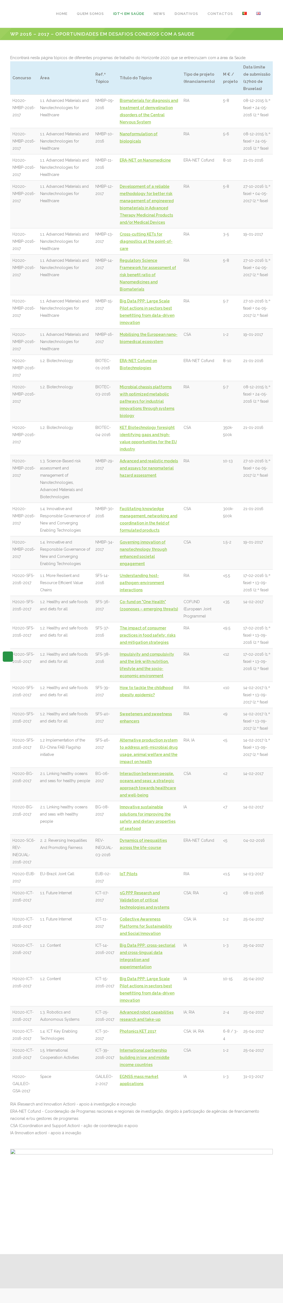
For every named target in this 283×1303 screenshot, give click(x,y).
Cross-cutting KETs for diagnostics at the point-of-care (146, 241)
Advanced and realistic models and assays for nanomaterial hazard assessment (149, 468)
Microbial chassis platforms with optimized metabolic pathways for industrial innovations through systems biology (147, 401)
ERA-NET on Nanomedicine (145, 160)
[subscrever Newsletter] (8, 656)
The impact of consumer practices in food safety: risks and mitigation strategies (147, 635)
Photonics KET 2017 (138, 1031)
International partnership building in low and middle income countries (144, 1057)
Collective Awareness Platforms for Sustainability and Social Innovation (146, 926)
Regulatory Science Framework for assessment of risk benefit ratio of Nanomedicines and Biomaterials (148, 274)
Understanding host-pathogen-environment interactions (142, 582)
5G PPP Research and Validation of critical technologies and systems (144, 900)
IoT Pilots (128, 874)
